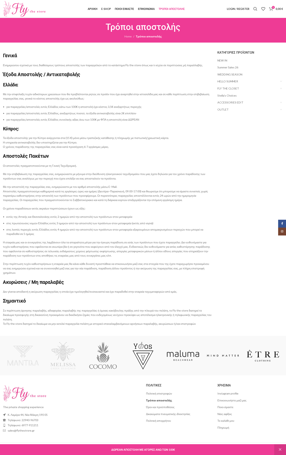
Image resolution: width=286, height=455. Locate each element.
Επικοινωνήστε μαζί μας (231, 400)
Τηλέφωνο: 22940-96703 (23, 420)
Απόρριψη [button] (280, 449)
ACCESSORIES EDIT (230, 102)
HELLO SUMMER (227, 81)
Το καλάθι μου (225, 420)
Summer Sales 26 (227, 67)
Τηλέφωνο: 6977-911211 (23, 425)
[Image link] (24, 393)
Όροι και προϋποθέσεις (160, 407)
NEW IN (222, 60)
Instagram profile (227, 393)
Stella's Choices (227, 95)
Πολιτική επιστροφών (159, 393)
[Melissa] (63, 355)
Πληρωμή (223, 427)
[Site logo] (24, 8)
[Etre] (263, 355)
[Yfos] (143, 355)
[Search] (255, 9)
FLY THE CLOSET (228, 88)
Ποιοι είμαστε (225, 407)
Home (128, 36)
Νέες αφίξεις (224, 414)
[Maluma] (183, 355)
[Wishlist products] (263, 9)
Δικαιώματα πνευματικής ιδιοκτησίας (168, 414)
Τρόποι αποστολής (159, 400)
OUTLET (223, 109)
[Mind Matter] (223, 355)
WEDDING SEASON (229, 74)
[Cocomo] (103, 355)
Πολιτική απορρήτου (158, 420)
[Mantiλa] (23, 355)
